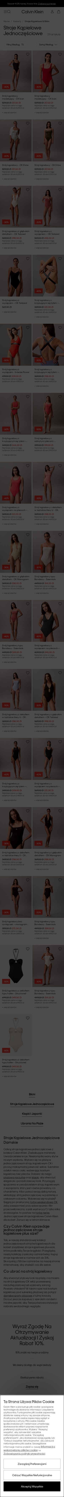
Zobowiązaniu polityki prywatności (24, 1453)
